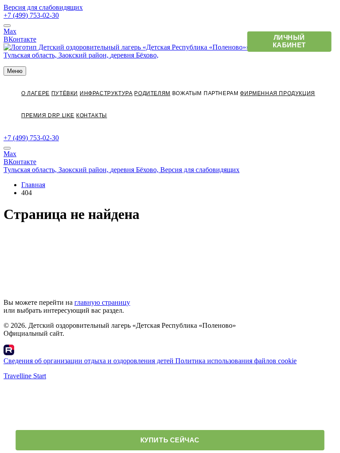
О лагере (35, 93)
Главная (33, 184)
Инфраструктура (106, 93)
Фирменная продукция (277, 93)
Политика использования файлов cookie (236, 361)
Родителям (152, 93)
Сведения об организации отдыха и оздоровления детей (89, 361)
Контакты (91, 115)
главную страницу (102, 302)
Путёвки (64, 93)
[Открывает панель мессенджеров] (7, 25)
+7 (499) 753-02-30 (31, 15)
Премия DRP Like (47, 115)
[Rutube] (9, 353)
